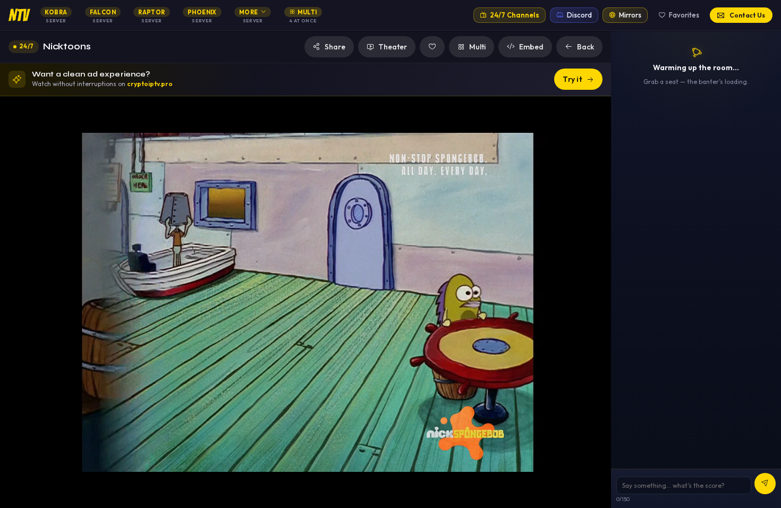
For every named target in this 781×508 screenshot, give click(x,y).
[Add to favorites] (432, 46)
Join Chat (702, 290)
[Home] (19, 15)
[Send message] (765, 483)
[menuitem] (56, 15)
